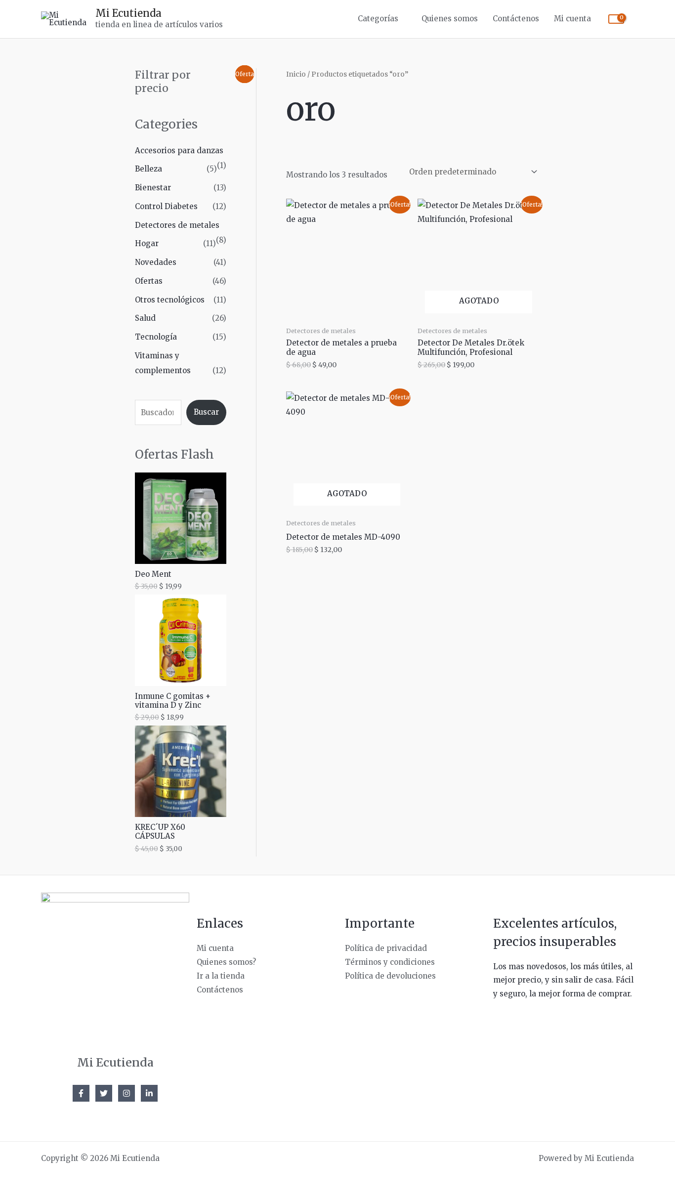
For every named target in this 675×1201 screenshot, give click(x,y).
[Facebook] (81, 1093)
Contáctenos (516, 18)
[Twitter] (103, 1093)
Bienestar (153, 187)
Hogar (147, 243)
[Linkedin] (149, 1093)
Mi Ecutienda (128, 13)
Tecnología (156, 337)
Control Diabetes (166, 206)
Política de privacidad (386, 948)
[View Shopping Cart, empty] (616, 19)
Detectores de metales (177, 225)
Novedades (155, 262)
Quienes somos (450, 18)
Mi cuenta (572, 18)
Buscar (206, 412)
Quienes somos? (226, 962)
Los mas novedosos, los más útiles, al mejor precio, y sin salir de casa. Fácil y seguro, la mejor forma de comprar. (563, 980)
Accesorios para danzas (179, 150)
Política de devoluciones (390, 976)
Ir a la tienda (221, 976)
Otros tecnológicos (170, 299)
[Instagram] (126, 1093)
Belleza (148, 168)
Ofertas (149, 281)
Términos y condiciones (390, 962)
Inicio (296, 74)
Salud (145, 318)
